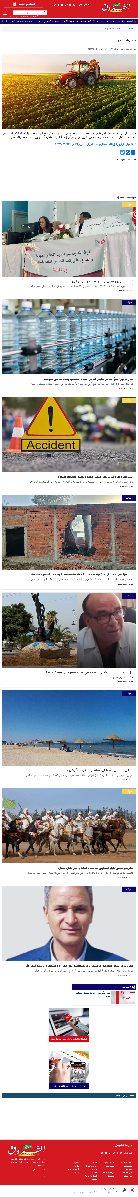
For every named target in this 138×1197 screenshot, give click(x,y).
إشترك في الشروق (26, 4)
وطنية (76, 1162)
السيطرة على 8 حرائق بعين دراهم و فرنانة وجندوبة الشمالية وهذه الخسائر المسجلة (82, 574)
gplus (66, 4)
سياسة (111, 1176)
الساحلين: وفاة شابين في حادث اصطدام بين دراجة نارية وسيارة (95, 476)
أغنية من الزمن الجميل (91, 1178)
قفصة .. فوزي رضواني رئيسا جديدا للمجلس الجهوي (52, 21)
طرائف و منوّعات (107, 1172)
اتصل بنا (12, 16)
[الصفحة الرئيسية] (116, 6)
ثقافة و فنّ (109, 1166)
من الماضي (127, 1176)
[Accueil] (25, 1149)
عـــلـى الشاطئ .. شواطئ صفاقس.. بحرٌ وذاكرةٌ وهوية (100, 770)
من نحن (32, 1169)
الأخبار (130, 21)
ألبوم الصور (109, 1162)
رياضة (94, 1169)
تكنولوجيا (128, 1166)
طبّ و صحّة (127, 1172)
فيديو (77, 1172)
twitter (54, 4)
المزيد (5, 15)
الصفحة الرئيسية (128, 28)
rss (62, 4)
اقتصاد (94, 1162)
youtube (70, 4)
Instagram (73, 4)
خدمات (111, 1169)
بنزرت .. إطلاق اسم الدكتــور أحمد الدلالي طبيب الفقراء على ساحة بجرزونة (89, 672)
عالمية (94, 1172)
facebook (58, 4)
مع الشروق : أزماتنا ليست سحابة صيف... (93, 995)
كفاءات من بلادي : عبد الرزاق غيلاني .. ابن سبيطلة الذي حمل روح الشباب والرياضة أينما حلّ (79, 965)
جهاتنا (118, 28)
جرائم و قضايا (91, 1166)
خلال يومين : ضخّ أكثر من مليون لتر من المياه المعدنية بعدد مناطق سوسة (88, 379)
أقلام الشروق (126, 1162)
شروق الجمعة (73, 1169)
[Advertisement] (69, 1118)
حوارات (129, 1169)
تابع (44, 1176)
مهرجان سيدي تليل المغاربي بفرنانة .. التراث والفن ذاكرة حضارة (95, 867)
